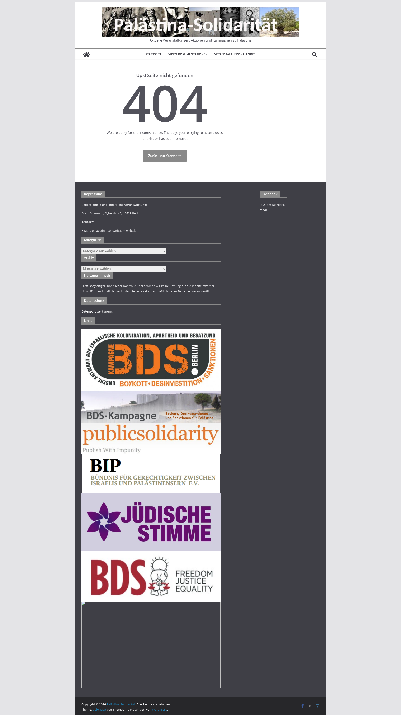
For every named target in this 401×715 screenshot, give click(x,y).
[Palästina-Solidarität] (86, 54)
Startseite (153, 54)
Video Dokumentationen (188, 54)
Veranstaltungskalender (235, 54)
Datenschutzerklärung (97, 311)
